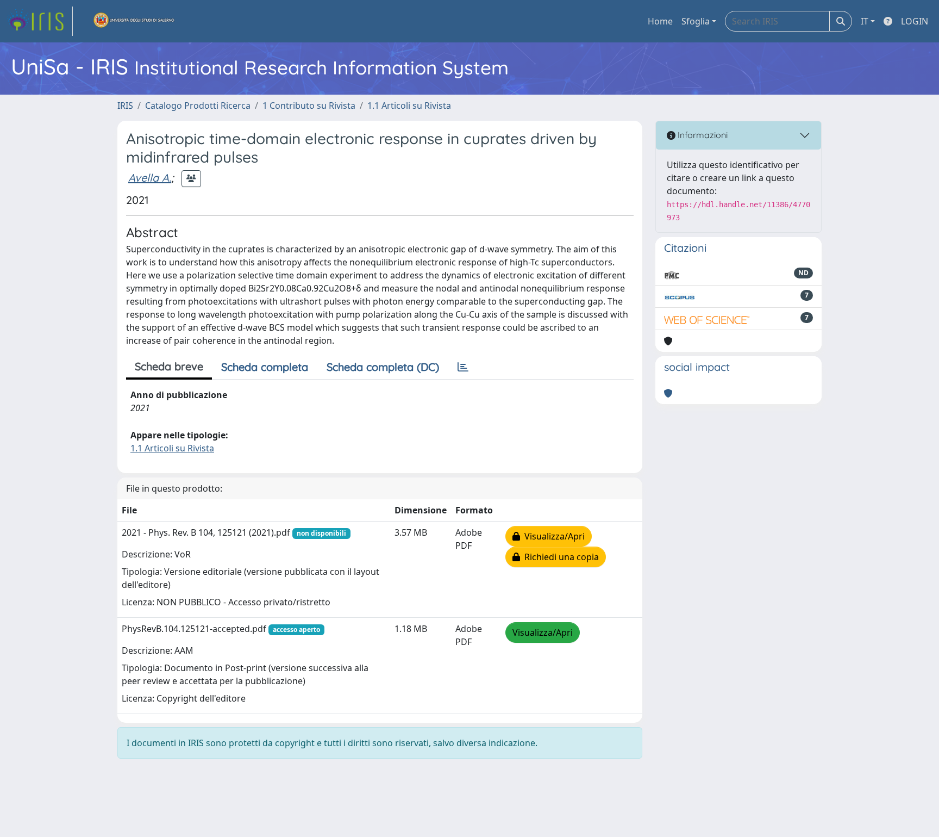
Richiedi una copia (559, 557)
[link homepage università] (134, 21)
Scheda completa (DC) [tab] (383, 367)
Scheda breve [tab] (169, 366)
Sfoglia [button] (695, 21)
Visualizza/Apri (552, 536)
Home (660, 21)
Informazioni (701, 134)
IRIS (125, 105)
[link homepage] (40, 21)
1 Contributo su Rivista (308, 105)
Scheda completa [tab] (264, 367)
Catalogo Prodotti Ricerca (198, 105)
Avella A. (149, 177)
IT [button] (864, 21)
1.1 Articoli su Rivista (409, 105)
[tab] (463, 367)
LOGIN (914, 21)
